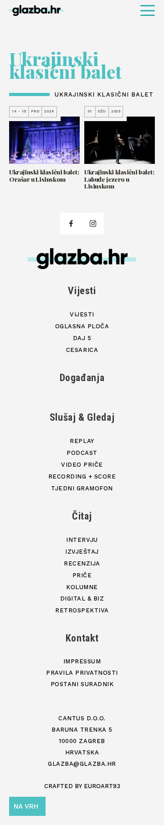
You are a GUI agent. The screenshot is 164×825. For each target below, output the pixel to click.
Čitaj (82, 516)
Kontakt (82, 638)
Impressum (82, 661)
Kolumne (82, 587)
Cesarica (82, 349)
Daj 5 (82, 338)
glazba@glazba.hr (82, 763)
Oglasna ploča (82, 326)
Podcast (82, 452)
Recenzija (82, 563)
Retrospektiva (82, 610)
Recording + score (82, 476)
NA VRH (26, 806)
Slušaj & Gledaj (82, 417)
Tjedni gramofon (82, 488)
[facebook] (71, 223)
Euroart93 (102, 786)
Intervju (81, 539)
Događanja (82, 377)
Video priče (82, 464)
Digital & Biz (82, 598)
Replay (82, 441)
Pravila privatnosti (82, 672)
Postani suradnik (82, 684)
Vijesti (82, 290)
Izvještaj (82, 551)
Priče (82, 575)
